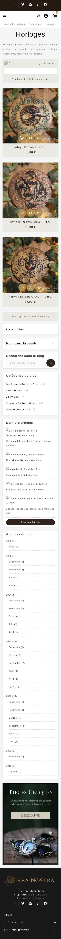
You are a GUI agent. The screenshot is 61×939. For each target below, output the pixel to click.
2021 (10, 751)
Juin (13, 585)
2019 (10, 766)
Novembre (16, 569)
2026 (10, 541)
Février (15, 687)
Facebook (15, 4)
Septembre (17, 663)
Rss (30, 903)
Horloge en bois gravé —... (30, 147)
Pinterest (38, 4)
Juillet (14, 577)
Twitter (22, 4)
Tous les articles (30, 522)
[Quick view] (39, 138)
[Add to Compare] (30, 138)
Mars (13, 741)
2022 (11, 696)
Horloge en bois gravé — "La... (30, 221)
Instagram (45, 4)
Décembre (16, 561)
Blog (30, 4)
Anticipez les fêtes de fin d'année (25, 489)
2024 (10, 595)
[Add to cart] (22, 138)
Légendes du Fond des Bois (22, 475)
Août (13, 546)
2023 (11, 641)
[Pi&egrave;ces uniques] (30, 823)
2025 (10, 556)
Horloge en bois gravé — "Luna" (30, 296)
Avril (13, 632)
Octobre (15, 616)
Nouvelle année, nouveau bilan (23, 460)
